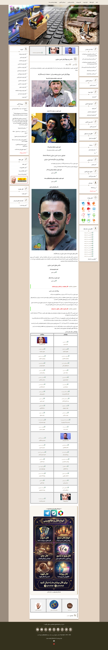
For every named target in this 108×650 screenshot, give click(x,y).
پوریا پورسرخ (42, 469)
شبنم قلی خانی (65, 365)
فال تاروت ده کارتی (22, 84)
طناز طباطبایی (65, 447)
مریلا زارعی (65, 387)
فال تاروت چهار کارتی (21, 70)
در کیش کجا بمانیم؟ (22, 128)
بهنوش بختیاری (65, 358)
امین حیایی (42, 401)
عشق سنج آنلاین (92, 176)
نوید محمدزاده (42, 422)
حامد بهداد (65, 429)
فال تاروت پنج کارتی (22, 74)
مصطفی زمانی (65, 490)
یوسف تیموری (42, 490)
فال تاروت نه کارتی (22, 80)
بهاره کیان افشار (65, 401)
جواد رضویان (65, 408)
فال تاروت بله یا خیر (22, 94)
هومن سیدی (42, 429)
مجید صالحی (65, 415)
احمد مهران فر (66, 440)
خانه (97, 2)
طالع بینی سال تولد (92, 259)
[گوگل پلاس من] (45, 629)
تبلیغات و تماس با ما (53, 2)
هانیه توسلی (42, 365)
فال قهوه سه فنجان (92, 112)
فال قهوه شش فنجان (91, 115)
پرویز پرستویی (42, 358)
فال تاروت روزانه (22, 54)
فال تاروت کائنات (22, 60)
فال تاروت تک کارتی (22, 64)
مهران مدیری (42, 447)
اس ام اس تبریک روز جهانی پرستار (89, 67)
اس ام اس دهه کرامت (91, 74)
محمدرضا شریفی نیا (65, 422)
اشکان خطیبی (65, 476)
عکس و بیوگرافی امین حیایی (54, 9)
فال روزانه (78, 2)
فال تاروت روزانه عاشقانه (20, 90)
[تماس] (54, 629)
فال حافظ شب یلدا (22, 171)
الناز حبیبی (65, 344)
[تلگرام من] (66, 629)
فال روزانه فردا (23, 205)
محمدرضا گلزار (42, 440)
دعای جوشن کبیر (92, 150)
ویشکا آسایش (42, 476)
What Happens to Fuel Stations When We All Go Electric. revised (20, 114)
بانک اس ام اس (71, 2)
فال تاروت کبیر (23, 57)
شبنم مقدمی (42, 387)
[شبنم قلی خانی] (38, 53)
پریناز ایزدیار (65, 454)
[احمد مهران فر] (70, 51)
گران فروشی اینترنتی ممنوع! (20, 136)
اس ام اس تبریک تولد (91, 70)
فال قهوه (94, 108)
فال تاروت (85, 2)
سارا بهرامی (65, 483)
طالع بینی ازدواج (92, 138)
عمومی (68, 615)
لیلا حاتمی (42, 483)
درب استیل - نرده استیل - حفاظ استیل (20, 132)
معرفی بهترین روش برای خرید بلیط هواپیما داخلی (19, 140)
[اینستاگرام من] (58, 629)
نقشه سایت (48, 638)
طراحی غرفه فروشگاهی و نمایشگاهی (21, 145)
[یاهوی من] (70, 629)
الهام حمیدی (65, 380)
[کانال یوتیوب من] (41, 629)
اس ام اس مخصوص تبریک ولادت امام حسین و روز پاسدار (89, 55)
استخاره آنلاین (62, 2)
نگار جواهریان (42, 344)
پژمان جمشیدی (65, 461)
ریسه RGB (93, 188)
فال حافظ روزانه (23, 167)
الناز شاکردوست (65, 394)
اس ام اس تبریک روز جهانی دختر (89, 59)
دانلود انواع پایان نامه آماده (20, 149)
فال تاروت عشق (22, 87)
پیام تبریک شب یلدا (22, 174)
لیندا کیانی (42, 461)
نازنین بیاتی (42, 394)
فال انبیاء (94, 97)
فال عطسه (24, 194)
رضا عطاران (65, 469)
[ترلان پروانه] (54, 51)
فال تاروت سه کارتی (22, 67)
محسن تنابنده (42, 501)
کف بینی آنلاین (93, 126)
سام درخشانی (42, 380)
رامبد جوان (42, 415)
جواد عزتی (65, 373)
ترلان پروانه (65, 501)
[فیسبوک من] (62, 629)
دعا (95, 153)
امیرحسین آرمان (42, 454)
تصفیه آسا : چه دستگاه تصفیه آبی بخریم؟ (19, 109)
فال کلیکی (93, 164)
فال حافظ (92, 2)
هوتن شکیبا (65, 351)
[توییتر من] (49, 629)
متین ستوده (42, 351)
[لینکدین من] (37, 629)
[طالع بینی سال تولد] (88, 245)
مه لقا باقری (42, 408)
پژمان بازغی (42, 373)
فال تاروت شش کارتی (21, 77)
